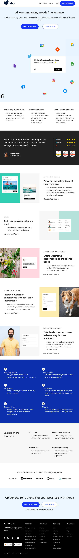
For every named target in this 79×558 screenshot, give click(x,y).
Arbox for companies (30, 548)
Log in (51, 3)
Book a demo (50, 26)
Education (42, 534)
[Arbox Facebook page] (5, 538)
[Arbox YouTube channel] (18, 538)
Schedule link (29, 545)
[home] (10, 3)
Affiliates (55, 534)
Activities (42, 536)
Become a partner (58, 536)
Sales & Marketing (30, 542)
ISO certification (57, 548)
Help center (70, 534)
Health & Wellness (44, 531)
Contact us (43, 3)
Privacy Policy (56, 542)
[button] (57, 3)
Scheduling (28, 531)
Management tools (30, 528)
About (54, 528)
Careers (55, 531)
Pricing (68, 528)
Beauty (41, 539)
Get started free (67, 3)
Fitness (42, 528)
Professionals (43, 542)
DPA (54, 545)
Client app (28, 534)
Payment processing (30, 536)
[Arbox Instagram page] (8, 538)
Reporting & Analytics (30, 539)
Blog (68, 531)
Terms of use (56, 539)
